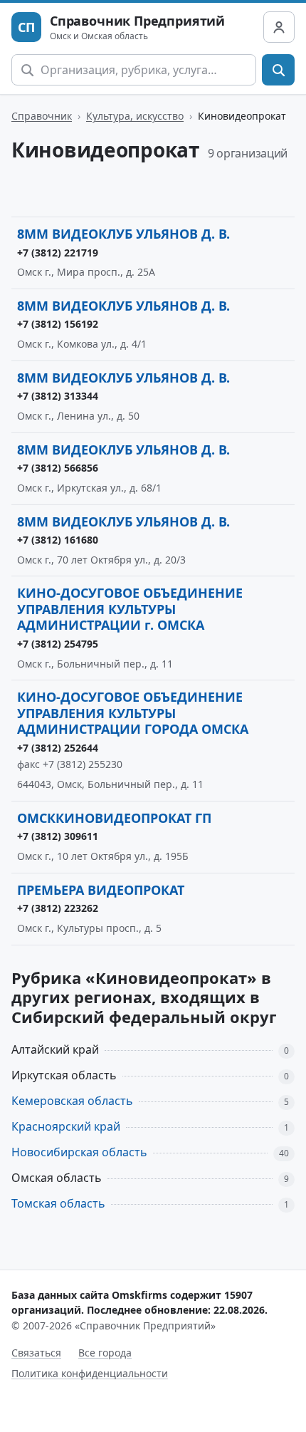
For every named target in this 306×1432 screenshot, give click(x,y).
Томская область (58, 1203)
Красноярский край (65, 1126)
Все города (105, 1352)
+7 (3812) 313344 (57, 396)
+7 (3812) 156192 (57, 324)
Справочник (41, 116)
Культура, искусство (135, 116)
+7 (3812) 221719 (57, 252)
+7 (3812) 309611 (57, 836)
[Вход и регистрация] (279, 27)
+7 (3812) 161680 (57, 539)
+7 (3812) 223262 (57, 908)
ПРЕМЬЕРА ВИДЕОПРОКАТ (100, 889)
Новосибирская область (79, 1152)
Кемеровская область (72, 1101)
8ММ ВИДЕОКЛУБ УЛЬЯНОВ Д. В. (123, 233)
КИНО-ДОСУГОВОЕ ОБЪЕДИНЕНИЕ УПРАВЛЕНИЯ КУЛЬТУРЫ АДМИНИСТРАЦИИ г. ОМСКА (130, 608)
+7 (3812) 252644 (57, 747)
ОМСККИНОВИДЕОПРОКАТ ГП (114, 817)
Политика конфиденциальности (89, 1373)
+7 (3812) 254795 (57, 643)
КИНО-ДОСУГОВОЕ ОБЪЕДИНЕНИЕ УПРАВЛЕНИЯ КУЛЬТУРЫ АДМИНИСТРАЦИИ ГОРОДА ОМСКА (132, 712)
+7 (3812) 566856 (57, 467)
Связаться (36, 1352)
